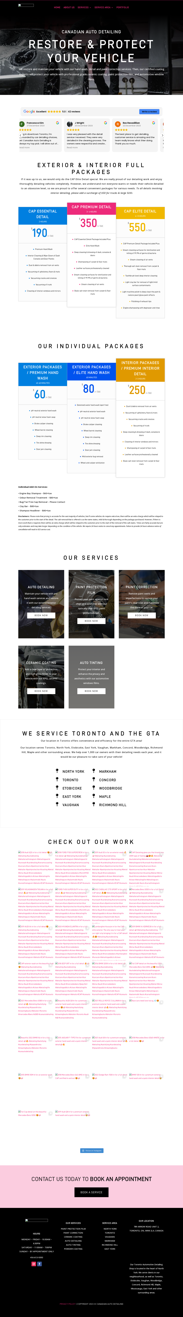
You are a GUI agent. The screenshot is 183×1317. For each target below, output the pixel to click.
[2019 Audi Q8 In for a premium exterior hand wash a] (73, 1128)
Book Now (41, 615)
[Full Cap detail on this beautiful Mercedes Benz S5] (36, 1128)
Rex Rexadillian (87, 122)
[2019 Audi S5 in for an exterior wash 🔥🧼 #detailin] (110, 869)
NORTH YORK (110, 1228)
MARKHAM (110, 1240)
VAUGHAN (110, 1236)
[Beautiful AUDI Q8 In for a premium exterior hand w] (73, 1017)
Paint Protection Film (73, 1228)
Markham (108, 771)
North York (73, 771)
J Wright (36, 122)
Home (57, 7)
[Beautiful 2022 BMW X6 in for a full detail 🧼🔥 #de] (36, 1054)
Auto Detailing (73, 1240)
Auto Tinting (73, 1244)
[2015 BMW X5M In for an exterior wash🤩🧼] (36, 1091)
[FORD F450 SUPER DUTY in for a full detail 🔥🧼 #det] (73, 905)
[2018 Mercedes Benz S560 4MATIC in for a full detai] (147, 1054)
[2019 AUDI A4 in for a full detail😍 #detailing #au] (36, 943)
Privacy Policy (67, 1304)
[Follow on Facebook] (39, 1264)
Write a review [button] (149, 111)
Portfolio (123, 7)
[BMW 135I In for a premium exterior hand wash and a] (147, 1091)
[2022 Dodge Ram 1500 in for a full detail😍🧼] (110, 1091)
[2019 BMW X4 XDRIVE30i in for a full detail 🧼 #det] (147, 943)
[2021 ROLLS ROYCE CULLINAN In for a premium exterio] (110, 1017)
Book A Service (91, 1192)
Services (83, 7)
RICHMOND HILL (110, 1244)
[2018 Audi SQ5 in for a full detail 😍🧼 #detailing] (36, 869)
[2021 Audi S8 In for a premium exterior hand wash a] (110, 1054)
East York (72, 796)
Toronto (70, 780)
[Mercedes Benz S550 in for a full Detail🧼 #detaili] (147, 905)
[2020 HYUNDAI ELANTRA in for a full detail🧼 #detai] (73, 943)
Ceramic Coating (73, 1236)
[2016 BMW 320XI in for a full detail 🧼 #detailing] (110, 980)
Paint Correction (73, 1232)
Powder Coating (73, 1248)
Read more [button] (28, 147)
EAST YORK (110, 1248)
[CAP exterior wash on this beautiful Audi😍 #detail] (36, 980)
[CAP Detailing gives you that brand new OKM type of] (147, 869)
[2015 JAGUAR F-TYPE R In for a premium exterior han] (73, 1054)
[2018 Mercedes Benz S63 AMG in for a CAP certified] (73, 1091)
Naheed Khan (135, 122)
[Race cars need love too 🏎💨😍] (147, 1017)
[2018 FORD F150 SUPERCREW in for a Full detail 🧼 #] (73, 869)
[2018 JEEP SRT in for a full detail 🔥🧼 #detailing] (73, 980)
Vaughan (71, 805)
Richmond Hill (113, 805)
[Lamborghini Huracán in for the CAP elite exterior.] (110, 943)
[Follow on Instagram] (33, 1264)
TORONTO (110, 1232)
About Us (69, 7)
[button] (162, 135)
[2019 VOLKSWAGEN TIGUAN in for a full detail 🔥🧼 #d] (36, 905)
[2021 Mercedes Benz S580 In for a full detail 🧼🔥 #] (36, 1017)
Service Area (103, 7)
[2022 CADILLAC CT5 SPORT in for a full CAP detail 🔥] (110, 905)
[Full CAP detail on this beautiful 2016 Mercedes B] (147, 980)
